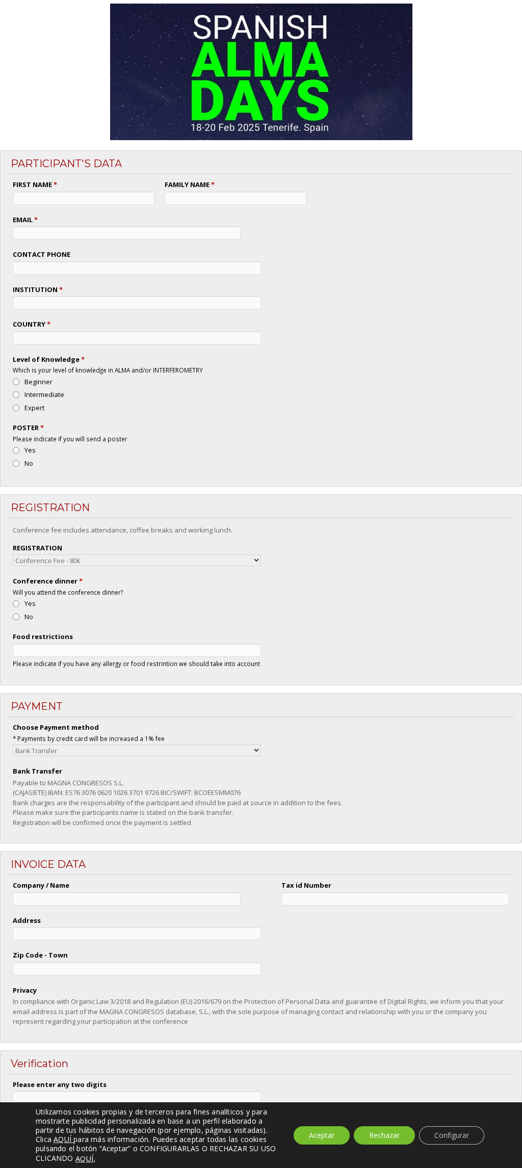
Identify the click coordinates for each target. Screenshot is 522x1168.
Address (27, 920)
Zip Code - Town (40, 955)
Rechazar (384, 1135)
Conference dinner (48, 581)
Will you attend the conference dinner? (68, 592)
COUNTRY (31, 324)
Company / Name (41, 885)
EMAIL (25, 219)
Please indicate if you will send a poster (70, 439)
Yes (30, 450)
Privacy (25, 990)
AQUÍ (84, 1158)
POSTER (28, 427)
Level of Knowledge (49, 359)
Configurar (451, 1135)
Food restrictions (43, 636)
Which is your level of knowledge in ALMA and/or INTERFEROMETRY (108, 370)
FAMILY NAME (190, 184)
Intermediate (44, 394)
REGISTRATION (37, 547)
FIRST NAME (35, 184)
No (28, 463)
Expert (34, 407)
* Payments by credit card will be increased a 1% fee (89, 738)
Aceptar (321, 1135)
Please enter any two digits (60, 1084)
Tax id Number (306, 885)
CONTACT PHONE (41, 254)
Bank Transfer (37, 771)
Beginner (38, 381)
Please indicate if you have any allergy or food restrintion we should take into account (136, 663)
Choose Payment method (56, 727)
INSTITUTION (38, 289)
